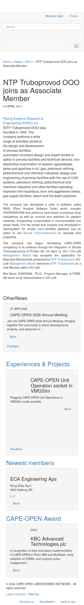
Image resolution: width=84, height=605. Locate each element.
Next (16, 346)
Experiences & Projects (38, 363)
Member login (54, 16)
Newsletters (47, 602)
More (13, 337)
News (17, 62)
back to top (68, 602)
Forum (74, 16)
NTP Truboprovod (62, 259)
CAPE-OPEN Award (33, 518)
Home (7, 62)
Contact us (27, 602)
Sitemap (34, 594)
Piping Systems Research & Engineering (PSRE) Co (23, 120)
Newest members (30, 462)
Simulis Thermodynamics (39, 233)
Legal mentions (16, 594)
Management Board (16, 255)
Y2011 (28, 62)
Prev (10, 346)
